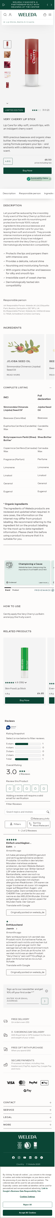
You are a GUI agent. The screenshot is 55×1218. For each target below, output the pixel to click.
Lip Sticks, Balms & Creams (20, 22)
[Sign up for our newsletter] (44, 1001)
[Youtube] (24, 1157)
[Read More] (19, 1145)
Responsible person (30, 193)
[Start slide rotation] (3, 4)
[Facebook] (13, 1157)
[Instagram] (19, 1157)
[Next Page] (7, 103)
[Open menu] (50, 14)
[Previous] (47, 4)
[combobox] (8, 161)
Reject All (27, 1205)
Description (9, 193)
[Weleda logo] (27, 14)
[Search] (5, 14)
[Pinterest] (36, 1157)
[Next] (51, 4)
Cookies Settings (27, 1197)
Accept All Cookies (27, 1213)
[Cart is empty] (45, 14)
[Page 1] (7, 44)
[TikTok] (41, 1157)
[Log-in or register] (10, 14)
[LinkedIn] (30, 1157)
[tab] (7, 44)
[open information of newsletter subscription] (46, 991)
